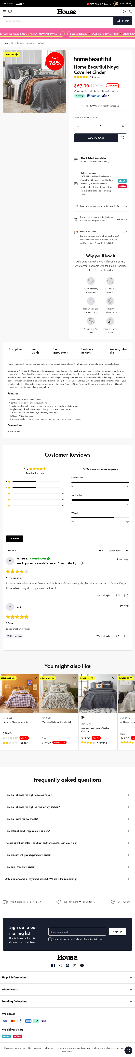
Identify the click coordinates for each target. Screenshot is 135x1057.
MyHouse (7, 718)
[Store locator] (124, 11)
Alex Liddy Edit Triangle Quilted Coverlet (95, 729)
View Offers (123, 3)
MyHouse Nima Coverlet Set (15, 722)
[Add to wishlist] (35, 677)
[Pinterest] (67, 965)
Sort (101, 550)
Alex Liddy (86, 724)
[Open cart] (130, 11)
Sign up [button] (117, 931)
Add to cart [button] (96, 137)
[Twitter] (74, 965)
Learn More (122, 218)
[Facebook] (53, 965)
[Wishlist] (10, 11)
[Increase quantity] (116, 126)
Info (125, 205)
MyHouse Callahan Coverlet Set (56, 722)
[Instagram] (60, 965)
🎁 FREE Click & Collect (97, 2)
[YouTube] (82, 965)
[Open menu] (4, 11)
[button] (8, 81)
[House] (67, 11)
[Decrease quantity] (85, 126)
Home (5, 43)
